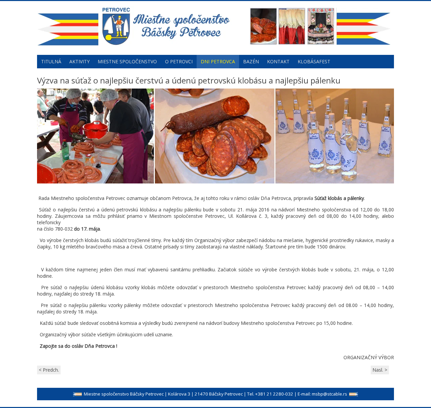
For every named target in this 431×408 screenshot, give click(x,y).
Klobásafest (314, 61)
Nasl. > (379, 370)
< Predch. (49, 370)
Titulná (51, 61)
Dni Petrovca (218, 61)
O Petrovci (179, 61)
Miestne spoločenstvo (127, 61)
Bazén (251, 61)
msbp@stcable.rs (329, 394)
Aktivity (79, 61)
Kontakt (278, 61)
